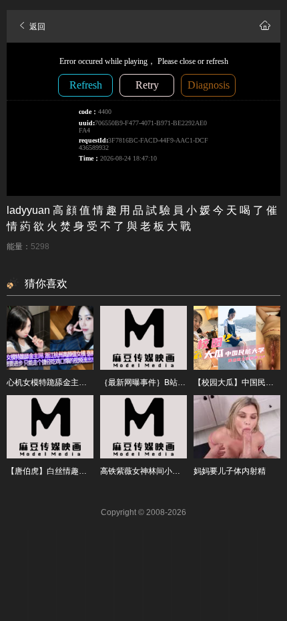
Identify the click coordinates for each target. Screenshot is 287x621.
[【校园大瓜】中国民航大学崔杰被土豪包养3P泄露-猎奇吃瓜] (237, 338)
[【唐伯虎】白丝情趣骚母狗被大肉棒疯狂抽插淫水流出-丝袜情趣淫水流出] (50, 427)
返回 (36, 26)
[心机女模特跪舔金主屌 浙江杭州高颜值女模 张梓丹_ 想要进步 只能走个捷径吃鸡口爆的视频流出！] (50, 338)
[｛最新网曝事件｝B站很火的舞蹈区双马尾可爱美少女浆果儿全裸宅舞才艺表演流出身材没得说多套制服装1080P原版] (143, 338)
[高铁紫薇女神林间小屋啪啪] (143, 427)
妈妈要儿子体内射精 (230, 471)
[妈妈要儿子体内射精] (237, 427)
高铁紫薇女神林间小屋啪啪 (148, 471)
